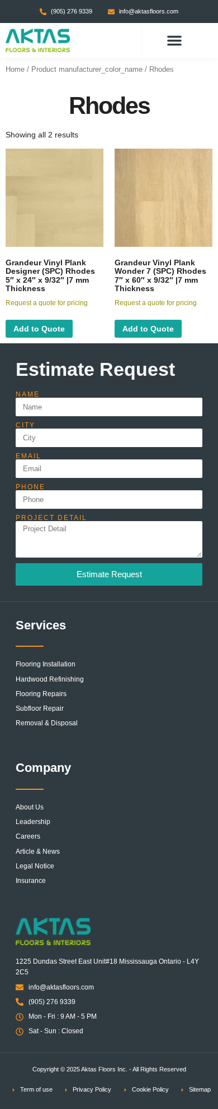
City (25, 425)
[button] (174, 40)
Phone (30, 487)
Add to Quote (39, 328)
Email (28, 456)
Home (15, 69)
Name (28, 394)
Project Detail (51, 517)
